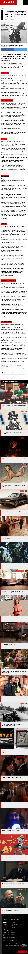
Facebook (8, 49)
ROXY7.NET (9, 932)
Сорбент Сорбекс (10, 947)
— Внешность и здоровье (16, 924)
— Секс (11, 920)
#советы (10, 368)
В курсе (5, 929)
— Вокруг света (14, 927)
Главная (2, 8)
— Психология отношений (15, 919)
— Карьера (13, 925)
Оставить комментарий (18, 372)
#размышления (16, 368)
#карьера (6, 368)
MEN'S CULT (8, 934)
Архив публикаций (7, 930)
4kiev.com (7, 935)
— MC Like (5, 917)
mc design (21, 945)
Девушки (5, 915)
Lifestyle (13, 922)
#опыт (21, 368)
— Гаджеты (5, 924)
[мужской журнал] (8, 2)
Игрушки (5, 922)
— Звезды (5, 919)
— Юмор (11, 917)
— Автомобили (6, 925)
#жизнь (24, 368)
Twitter (20, 49)
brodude (7, 366)
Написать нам (22, 951)
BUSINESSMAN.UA (9, 938)
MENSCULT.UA (9, 937)
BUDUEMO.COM (10, 940)
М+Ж (11, 915)
